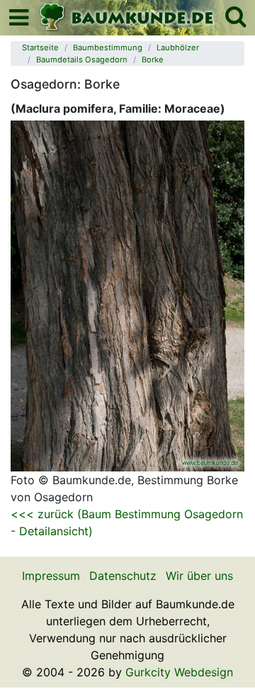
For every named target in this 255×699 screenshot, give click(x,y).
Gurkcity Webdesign (179, 672)
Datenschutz (123, 576)
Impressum (51, 576)
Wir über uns (199, 576)
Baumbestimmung (107, 47)
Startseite (40, 47)
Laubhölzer (178, 47)
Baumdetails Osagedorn (82, 60)
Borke (153, 60)
